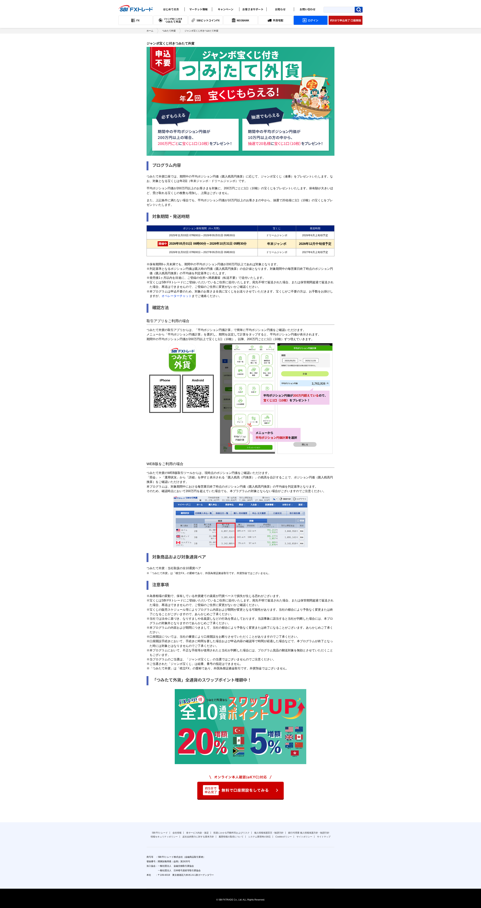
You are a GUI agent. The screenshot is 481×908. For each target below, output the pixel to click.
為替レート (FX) (198, 15)
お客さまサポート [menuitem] (252, 9)
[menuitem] (135, 20)
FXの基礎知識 (170, 15)
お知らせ (276, 15)
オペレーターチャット (177, 296)
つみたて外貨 (169, 30)
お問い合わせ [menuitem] (307, 9)
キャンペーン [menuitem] (225, 9)
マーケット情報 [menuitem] (198, 9)
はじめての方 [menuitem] (171, 9)
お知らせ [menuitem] (280, 9)
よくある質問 (251, 15)
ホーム (150, 30)
